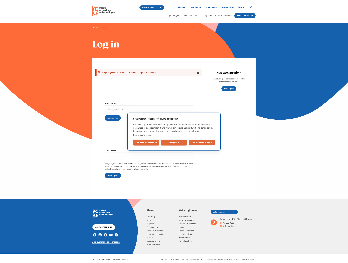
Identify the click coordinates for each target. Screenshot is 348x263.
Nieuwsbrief (106, 259)
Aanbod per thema (223, 15)
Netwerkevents (191, 15)
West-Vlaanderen (185, 241)
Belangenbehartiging (155, 234)
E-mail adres (110, 150)
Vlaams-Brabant (185, 237)
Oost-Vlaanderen (185, 234)
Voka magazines (153, 241)
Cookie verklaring (210, 259)
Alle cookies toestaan (146, 142)
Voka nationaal (185, 217)
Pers (98, 259)
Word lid (125, 259)
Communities (152, 227)
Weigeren (174, 142)
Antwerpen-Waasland (187, 220)
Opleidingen (173, 15)
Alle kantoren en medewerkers (106, 242)
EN (93, 259)
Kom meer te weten (142, 134)
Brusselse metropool (187, 223)
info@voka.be (229, 226)
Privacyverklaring (196, 259)
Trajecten (207, 15)
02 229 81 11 (228, 222)
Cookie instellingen (225, 259)
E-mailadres (110, 103)
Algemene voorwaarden (179, 259)
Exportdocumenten (155, 244)
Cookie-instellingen (202, 142)
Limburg (182, 227)
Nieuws (181, 7)
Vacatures (196, 7)
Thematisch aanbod (155, 230)
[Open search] (253, 7)
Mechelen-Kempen (186, 230)
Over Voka (211, 7)
